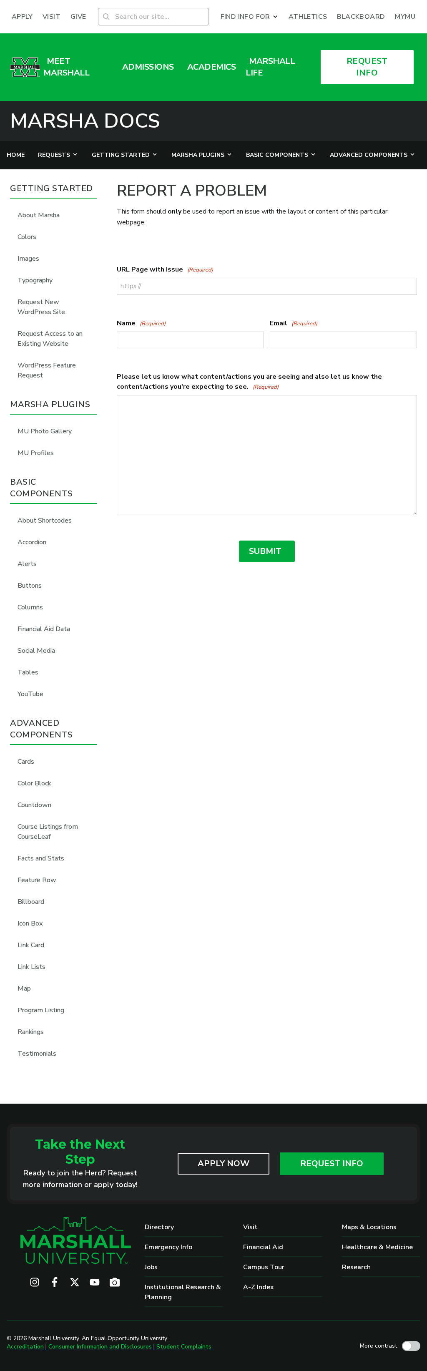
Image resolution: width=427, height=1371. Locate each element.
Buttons (30, 585)
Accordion (32, 542)
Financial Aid (263, 1247)
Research (356, 1267)
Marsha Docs (85, 121)
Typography (35, 280)
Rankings (31, 1031)
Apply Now (223, 1163)
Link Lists (31, 966)
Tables (28, 672)
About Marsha (39, 215)
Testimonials (37, 1053)
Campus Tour (263, 1267)
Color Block (34, 783)
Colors (27, 236)
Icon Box (30, 923)
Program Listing (41, 1010)
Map (24, 988)
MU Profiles (36, 453)
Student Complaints (183, 1347)
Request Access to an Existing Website (50, 338)
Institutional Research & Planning (183, 1292)
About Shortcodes (45, 520)
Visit (250, 1227)
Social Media (36, 650)
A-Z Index (258, 1287)
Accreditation (25, 1347)
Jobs (151, 1267)
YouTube (30, 694)
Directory (159, 1227)
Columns (30, 607)
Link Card (31, 945)
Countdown (34, 805)
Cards (26, 761)
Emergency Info (168, 1247)
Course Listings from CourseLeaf (48, 831)
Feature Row (37, 880)
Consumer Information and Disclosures (100, 1347)
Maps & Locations (369, 1227)
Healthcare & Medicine (377, 1247)
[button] (250, 16)
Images (28, 258)
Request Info (331, 1163)
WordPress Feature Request (47, 370)
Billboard (31, 901)
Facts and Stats (41, 858)
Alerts (27, 564)
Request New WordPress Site (41, 307)
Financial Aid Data (44, 629)
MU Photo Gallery (45, 431)
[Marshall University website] (25, 67)
